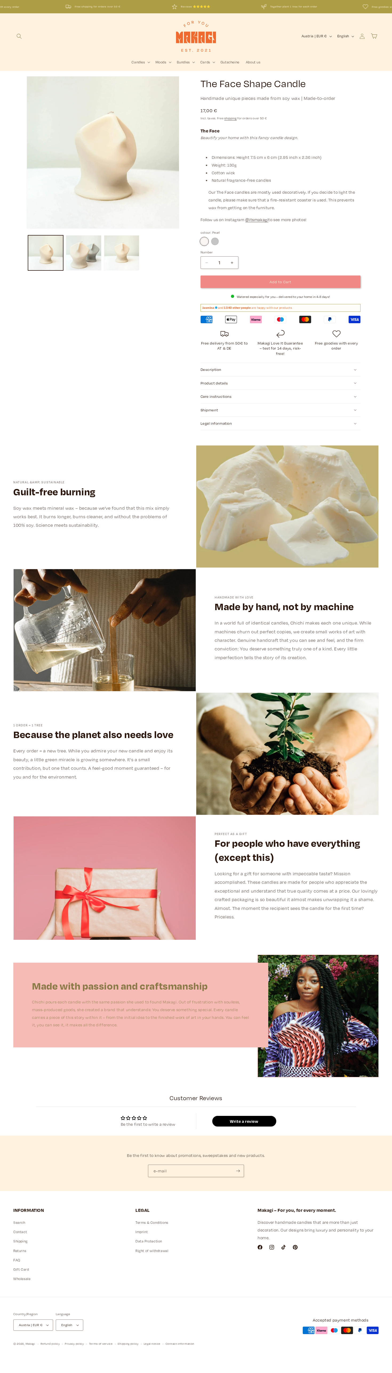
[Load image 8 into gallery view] (121, 252)
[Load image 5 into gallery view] (45, 252)
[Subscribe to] (238, 1171)
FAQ (16, 1260)
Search (19, 1222)
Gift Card (21, 1269)
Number (207, 252)
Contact (20, 1231)
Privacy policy (74, 1344)
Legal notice (152, 1344)
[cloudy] (215, 241)
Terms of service (101, 1344)
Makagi (30, 1344)
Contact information (180, 1344)
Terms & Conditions (151, 1222)
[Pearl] (204, 241)
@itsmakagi (256, 219)
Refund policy (50, 1344)
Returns (19, 1250)
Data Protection (148, 1241)
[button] (19, 36)
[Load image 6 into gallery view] (83, 252)
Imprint (141, 1231)
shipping (230, 118)
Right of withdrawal (151, 1250)
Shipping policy (128, 1344)
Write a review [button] (244, 1121)
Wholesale (21, 1278)
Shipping (20, 1241)
